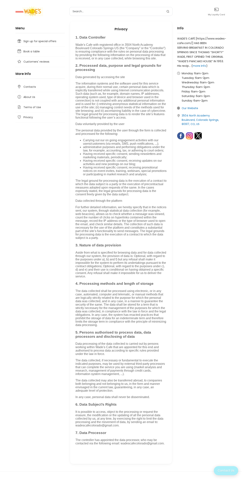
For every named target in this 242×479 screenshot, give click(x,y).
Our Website (190, 108)
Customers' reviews (36, 62)
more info (199, 66)
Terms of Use (32, 107)
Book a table (31, 51)
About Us (29, 97)
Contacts (29, 87)
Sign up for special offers (39, 41)
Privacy (28, 117)
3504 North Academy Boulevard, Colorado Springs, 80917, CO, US (200, 120)
